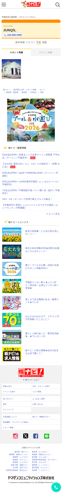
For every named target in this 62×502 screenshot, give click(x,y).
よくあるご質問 (38, 399)
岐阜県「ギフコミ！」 (21, 460)
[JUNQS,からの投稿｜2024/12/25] (11, 68)
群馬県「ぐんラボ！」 (21, 462)
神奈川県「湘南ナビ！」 (20, 465)
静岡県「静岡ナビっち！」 (19, 454)
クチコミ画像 (45, 52)
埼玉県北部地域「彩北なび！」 (18, 470)
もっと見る (54, 213)
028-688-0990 (14, 35)
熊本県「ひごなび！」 (40, 452)
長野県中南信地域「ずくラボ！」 (45, 460)
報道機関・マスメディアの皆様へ (16, 422)
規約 (5, 404)
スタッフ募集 (8, 427)
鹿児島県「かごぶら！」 (41, 467)
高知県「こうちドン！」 (41, 470)
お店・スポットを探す (41, 386)
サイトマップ (8, 410)
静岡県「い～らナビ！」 (41, 465)
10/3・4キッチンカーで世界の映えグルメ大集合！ (27, 199)
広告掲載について (10, 417)
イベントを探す (9, 392)
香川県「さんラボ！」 (40, 462)
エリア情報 (36, 392)
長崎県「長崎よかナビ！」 (42, 454)
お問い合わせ (37, 404)
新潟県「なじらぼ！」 (40, 457)
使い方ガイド (8, 399)
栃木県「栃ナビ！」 (22, 452)
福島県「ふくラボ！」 (21, 457)
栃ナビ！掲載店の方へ (41, 417)
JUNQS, (9, 30)
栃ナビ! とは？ (32, 379)
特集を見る (7, 386)
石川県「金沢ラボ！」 (21, 467)
